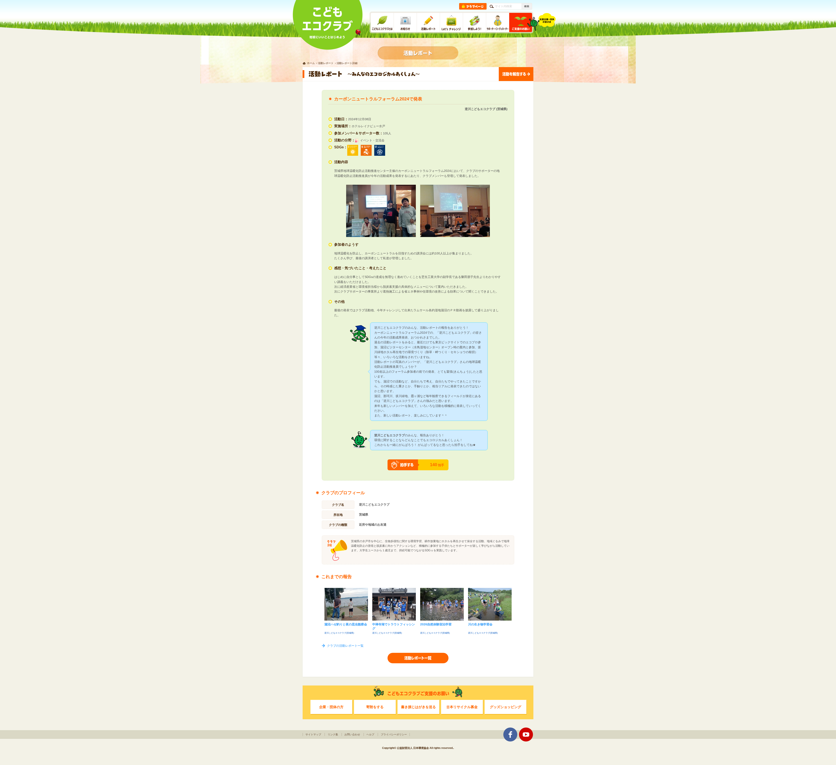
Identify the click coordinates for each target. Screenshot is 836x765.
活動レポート (326, 63)
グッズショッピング (505, 707)
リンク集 (333, 734)
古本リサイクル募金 (462, 707)
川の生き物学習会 (480, 624)
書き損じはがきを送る (418, 707)
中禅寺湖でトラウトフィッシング (393, 626)
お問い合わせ (352, 734)
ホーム (311, 63)
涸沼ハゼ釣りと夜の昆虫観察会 (345, 624)
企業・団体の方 (331, 707)
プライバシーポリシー (394, 734)
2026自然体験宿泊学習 (436, 624)
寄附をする (375, 707)
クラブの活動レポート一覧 (345, 645)
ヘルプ (370, 734)
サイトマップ (313, 734)
